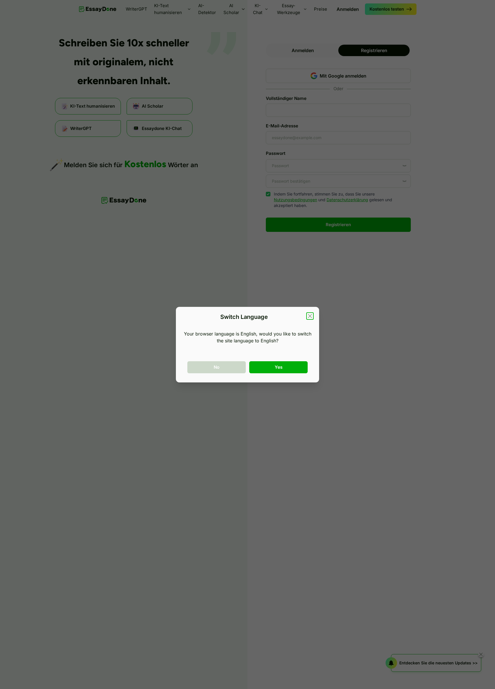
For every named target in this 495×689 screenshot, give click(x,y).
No (216, 367)
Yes (278, 367)
